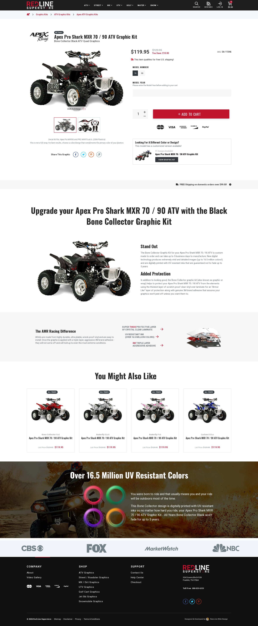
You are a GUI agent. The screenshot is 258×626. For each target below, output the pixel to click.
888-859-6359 (198, 588)
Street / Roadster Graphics (94, 577)
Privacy (78, 619)
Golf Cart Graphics (89, 591)
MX (108, 5)
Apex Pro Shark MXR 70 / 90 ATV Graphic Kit (176, 154)
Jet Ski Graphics (88, 596)
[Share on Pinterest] (91, 154)
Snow (153, 5)
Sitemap (57, 619)
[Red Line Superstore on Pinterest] (198, 601)
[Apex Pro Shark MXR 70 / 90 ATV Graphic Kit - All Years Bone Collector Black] (89, 125)
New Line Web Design (219, 619)
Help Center (137, 577)
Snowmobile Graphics (91, 601)
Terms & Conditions (92, 619)
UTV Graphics (86, 587)
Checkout (136, 582)
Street (97, 5)
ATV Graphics (86, 572)
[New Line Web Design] (207, 619)
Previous (32, 79)
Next (122, 79)
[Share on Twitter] (83, 154)
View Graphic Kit (166, 160)
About (30, 572)
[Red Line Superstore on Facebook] (185, 601)
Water (141, 5)
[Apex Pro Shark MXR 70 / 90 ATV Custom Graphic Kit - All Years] (143, 155)
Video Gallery (34, 577)
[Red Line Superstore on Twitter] (192, 601)
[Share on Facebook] (75, 154)
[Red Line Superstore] (40, 5)
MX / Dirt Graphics (89, 582)
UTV (118, 5)
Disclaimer (67, 619)
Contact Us (137, 572)
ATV (86, 5)
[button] (99, 154)
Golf (128, 5)
